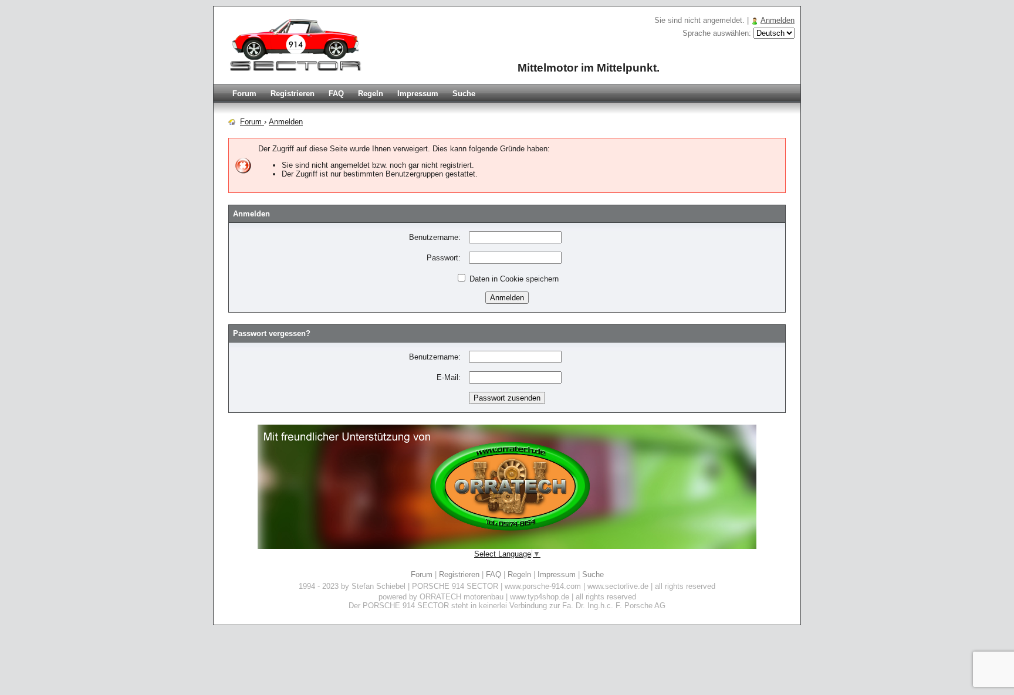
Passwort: (444, 257)
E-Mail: (449, 377)
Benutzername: (435, 237)
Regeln (370, 93)
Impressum (417, 93)
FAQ (336, 93)
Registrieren (293, 93)
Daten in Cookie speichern (513, 278)
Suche (463, 93)
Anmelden (777, 20)
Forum (244, 93)
